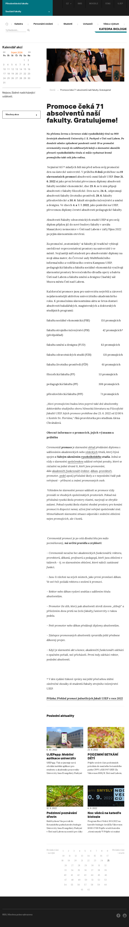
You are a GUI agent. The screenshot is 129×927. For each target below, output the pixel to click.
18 (62, 860)
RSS (4, 915)
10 (63, 855)
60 (105, 884)
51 (92, 879)
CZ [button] (67, 4)
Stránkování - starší (118, 851)
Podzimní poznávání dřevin (62, 815)
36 (85, 870)
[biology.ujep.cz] (7, 24)
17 (108, 855)
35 (79, 870)
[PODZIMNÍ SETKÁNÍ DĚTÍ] (106, 737)
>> (29, 52)
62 (88, 889)
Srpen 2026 (16, 52)
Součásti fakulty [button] (13, 12)
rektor (85, 471)
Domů (52, 90)
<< (4, 52)
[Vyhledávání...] (29, 30)
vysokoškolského (91, 457)
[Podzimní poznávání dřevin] (65, 796)
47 (65, 879)
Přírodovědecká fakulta (17, 4)
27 (72, 865)
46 (105, 875)
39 (105, 870)
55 (72, 884)
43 (85, 875)
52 (99, 879)
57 (85, 884)
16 (101, 855)
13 (82, 855)
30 (92, 865)
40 (65, 875)
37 (92, 870)
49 (79, 879)
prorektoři (105, 471)
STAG (107, 4)
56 (79, 884)
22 (88, 860)
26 (65, 865)
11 (69, 855)
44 (92, 875)
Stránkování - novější (53, 851)
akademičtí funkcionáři (66, 471)
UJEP (120, 4)
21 (82, 860)
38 (99, 870)
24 (102, 860)
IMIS (80, 4)
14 (88, 855)
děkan (94, 471)
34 (72, 870)
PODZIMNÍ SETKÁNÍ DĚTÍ (103, 756)
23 (95, 860)
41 (72, 875)
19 (69, 860)
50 (86, 879)
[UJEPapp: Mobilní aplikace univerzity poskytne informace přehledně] (65, 737)
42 (78, 875)
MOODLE (93, 4)
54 (65, 884)
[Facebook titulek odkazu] (118, 916)
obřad (91, 447)
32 (105, 865)
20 (75, 860)
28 (79, 865)
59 (99, 884)
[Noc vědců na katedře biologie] (106, 796)
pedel (62, 475)
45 (99, 875)
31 (99, 865)
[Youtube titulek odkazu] (125, 916)
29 (85, 865)
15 (95, 855)
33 (65, 870)
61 (82, 889)
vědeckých (91, 452)
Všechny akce (12, 115)
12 (76, 855)
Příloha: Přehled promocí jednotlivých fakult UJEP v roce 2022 (85, 698)
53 (105, 879)
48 (72, 879)
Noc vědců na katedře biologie (104, 815)
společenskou (75, 461)
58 (92, 884)
